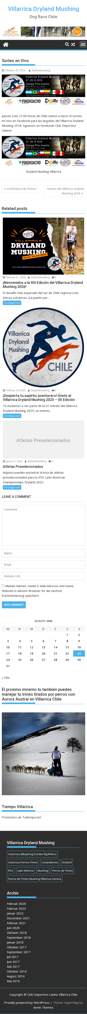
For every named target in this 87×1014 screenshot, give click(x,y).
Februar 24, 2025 (15, 390)
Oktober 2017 (17, 947)
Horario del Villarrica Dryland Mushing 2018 (65, 191)
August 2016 (16, 976)
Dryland (67, 862)
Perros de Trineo (62, 870)
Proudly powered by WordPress (27, 1003)
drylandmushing (41, 70)
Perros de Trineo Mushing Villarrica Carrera (34, 879)
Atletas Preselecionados (43, 440)
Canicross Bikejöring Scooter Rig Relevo (32, 854)
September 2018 (19, 937)
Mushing (43, 870)
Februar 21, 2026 (15, 277)
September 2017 (19, 952)
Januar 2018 (15, 942)
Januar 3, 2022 (13, 461)
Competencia (50, 862)
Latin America (25, 870)
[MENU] (83, 44)
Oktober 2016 (17, 971)
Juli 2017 (13, 957)
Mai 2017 (13, 966)
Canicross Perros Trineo (23, 862)
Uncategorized (12, 302)
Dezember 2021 (18, 918)
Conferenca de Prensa (21, 189)
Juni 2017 (13, 962)
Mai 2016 (13, 981)
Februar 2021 (16, 923)
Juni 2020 (13, 928)
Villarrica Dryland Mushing (43, 8)
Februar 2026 (16, 904)
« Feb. (6, 678)
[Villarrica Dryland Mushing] (5, 44)
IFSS (10, 870)
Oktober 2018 (17, 933)
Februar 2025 (16, 908)
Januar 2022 (15, 913)
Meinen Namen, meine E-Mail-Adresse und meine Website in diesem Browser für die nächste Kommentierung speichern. (38, 591)
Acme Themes (43, 1007)
